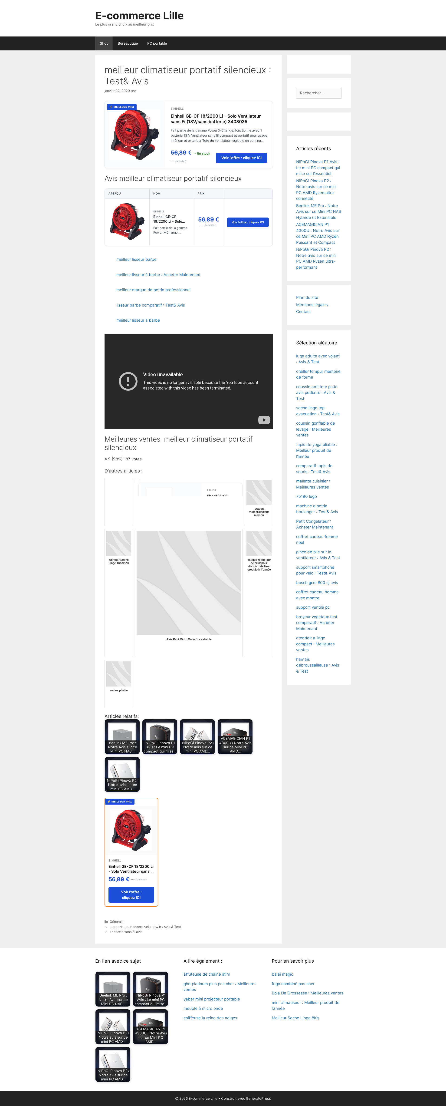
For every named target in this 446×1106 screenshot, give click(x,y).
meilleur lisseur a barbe (138, 320)
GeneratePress (258, 1098)
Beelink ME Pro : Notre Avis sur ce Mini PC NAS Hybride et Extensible (318, 211)
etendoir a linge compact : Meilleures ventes (315, 644)
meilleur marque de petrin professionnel (153, 289)
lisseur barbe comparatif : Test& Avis (150, 305)
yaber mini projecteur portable (212, 999)
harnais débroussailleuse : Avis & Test (317, 665)
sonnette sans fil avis (126, 932)
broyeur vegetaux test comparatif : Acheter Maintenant (316, 622)
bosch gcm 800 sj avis (317, 582)
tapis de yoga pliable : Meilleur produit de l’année (316, 450)
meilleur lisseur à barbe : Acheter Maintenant (158, 274)
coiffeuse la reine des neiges (210, 1018)
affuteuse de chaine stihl (207, 974)
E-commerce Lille (139, 15)
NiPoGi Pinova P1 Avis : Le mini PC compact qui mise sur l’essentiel (318, 167)
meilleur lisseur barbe (136, 259)
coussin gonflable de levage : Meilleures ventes (315, 429)
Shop (104, 43)
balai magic (282, 974)
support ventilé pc (313, 607)
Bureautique (128, 43)
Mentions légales (312, 304)
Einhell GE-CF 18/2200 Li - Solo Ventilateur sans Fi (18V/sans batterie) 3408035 (216, 118)
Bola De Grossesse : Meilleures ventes (307, 993)
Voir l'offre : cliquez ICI (241, 157)
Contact (303, 311)
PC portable (157, 43)
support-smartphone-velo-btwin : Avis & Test (145, 927)
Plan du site (307, 297)
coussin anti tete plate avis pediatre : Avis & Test (317, 392)
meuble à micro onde (203, 1008)
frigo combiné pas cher (293, 983)
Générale (116, 922)
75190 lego (306, 496)
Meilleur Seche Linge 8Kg (295, 1018)
